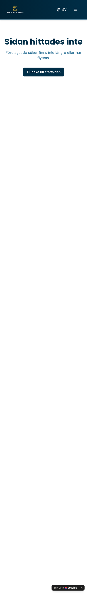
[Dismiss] (81, 587)
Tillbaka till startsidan (44, 72)
